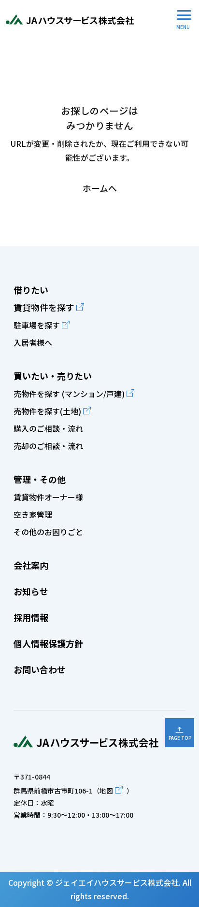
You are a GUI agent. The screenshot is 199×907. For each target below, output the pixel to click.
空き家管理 (33, 514)
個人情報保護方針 (48, 643)
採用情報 (31, 617)
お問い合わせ (40, 669)
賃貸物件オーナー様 (48, 497)
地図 (106, 790)
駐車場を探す (37, 325)
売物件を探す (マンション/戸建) (69, 393)
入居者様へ (33, 342)
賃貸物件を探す (44, 307)
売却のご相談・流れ (48, 446)
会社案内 (31, 565)
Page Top (180, 738)
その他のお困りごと (48, 532)
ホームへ (100, 188)
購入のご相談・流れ (48, 428)
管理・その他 (40, 479)
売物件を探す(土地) (47, 411)
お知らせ (31, 591)
